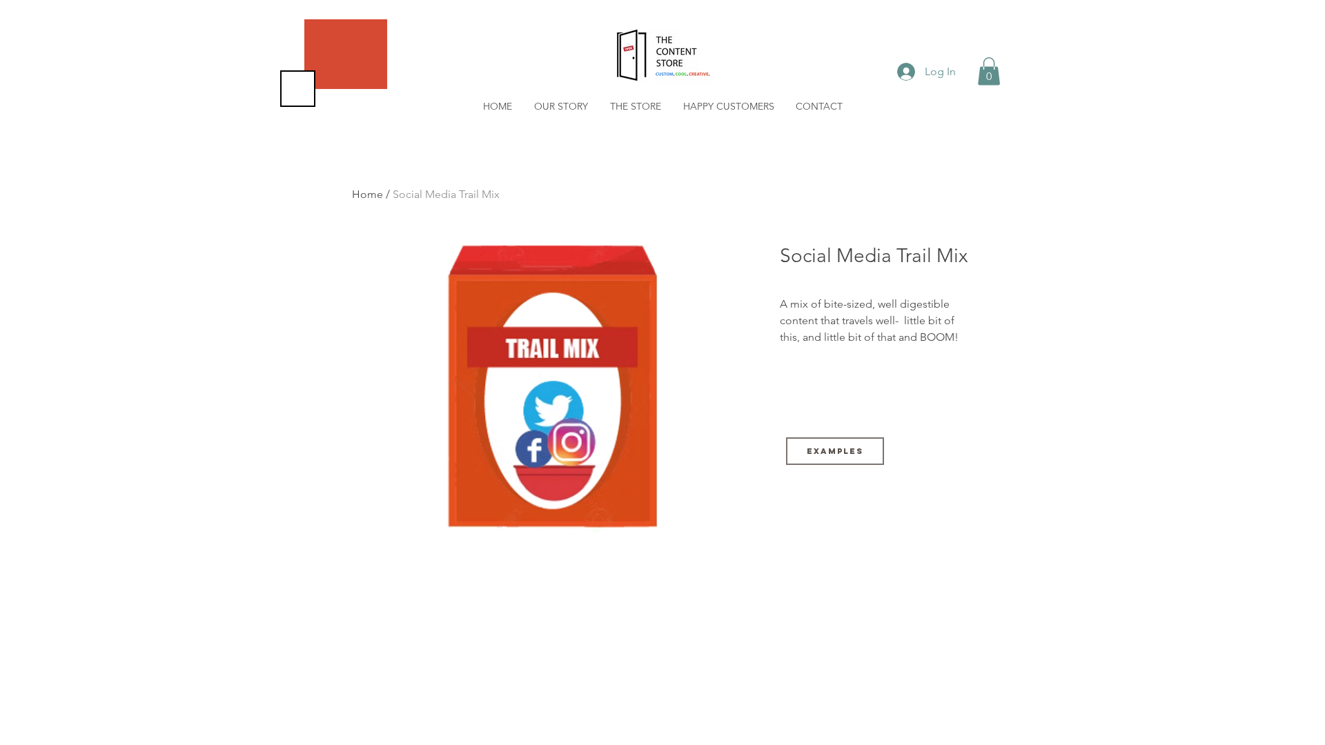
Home (367, 194)
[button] (989, 71)
